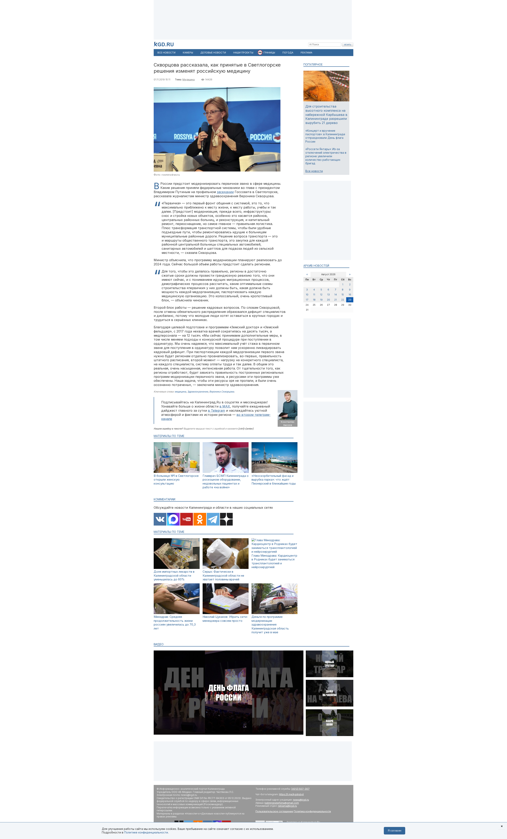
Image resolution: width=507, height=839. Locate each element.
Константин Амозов (287, 423)
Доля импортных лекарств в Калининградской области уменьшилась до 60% (174, 575)
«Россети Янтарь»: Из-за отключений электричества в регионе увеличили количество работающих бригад (325, 156)
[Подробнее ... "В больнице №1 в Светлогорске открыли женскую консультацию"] (177, 472)
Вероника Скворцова (221, 391)
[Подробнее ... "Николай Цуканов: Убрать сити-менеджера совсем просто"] (226, 613)
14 (335, 294)
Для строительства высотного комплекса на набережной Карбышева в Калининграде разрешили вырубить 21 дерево (326, 114)
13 (328, 294)
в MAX (224, 406)
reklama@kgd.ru (287, 805)
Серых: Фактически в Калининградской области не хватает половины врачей (223, 575)
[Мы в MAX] (173, 519)
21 (335, 299)
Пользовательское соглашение (274, 811)
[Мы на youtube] (186, 519)
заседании (225, 192)
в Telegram (216, 410)
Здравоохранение (197, 391)
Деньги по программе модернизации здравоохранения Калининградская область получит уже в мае (270, 624)
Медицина (188, 79)
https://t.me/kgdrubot (291, 794)
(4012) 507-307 (300, 788)
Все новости (314, 171)
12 (321, 294)
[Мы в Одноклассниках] (199, 519)
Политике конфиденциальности (146, 832)
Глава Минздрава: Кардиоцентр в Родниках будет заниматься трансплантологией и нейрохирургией (274, 561)
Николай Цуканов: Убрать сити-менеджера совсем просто (225, 619)
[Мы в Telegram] (213, 519)
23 (349, 299)
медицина (180, 391)
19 (321, 299)
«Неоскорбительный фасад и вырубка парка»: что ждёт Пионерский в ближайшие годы (274, 479)
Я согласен (394, 830)
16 (350, 294)
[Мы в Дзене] (226, 519)
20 (328, 299)
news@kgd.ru (301, 799)
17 (307, 299)
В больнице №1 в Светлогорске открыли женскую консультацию (176, 479)
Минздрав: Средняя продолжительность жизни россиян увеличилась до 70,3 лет (175, 622)
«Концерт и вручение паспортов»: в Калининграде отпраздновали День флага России (325, 136)
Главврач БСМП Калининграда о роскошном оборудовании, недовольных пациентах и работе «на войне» (226, 481)
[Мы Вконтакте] (160, 519)
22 (342, 299)
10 (307, 294)
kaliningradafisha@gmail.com (282, 802)
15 (342, 294)
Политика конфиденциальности (312, 811)
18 (314, 299)
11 (314, 294)
